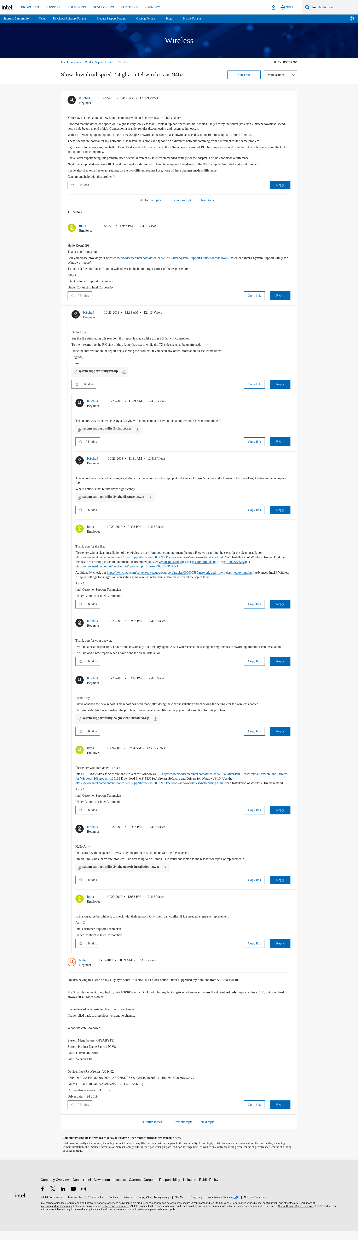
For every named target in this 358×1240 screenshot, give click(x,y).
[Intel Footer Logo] (20, 1203)
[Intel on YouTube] (73, 1198)
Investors (120, 1188)
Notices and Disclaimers (115, 1215)
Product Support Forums (103, 62)
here (181, 1147)
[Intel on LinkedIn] (63, 1198)
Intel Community (71, 62)
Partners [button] (125, 7)
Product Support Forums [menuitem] (117, 18)
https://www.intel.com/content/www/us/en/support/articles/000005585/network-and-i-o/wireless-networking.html (196, 572)
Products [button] (29, 7)
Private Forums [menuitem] (201, 18)
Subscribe (244, 74)
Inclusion (190, 1188)
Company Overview (55, 1188)
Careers (135, 1188)
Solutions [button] (75, 7)
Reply (280, 184)
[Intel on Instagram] (83, 1198)
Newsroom (103, 1188)
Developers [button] (100, 7)
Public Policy (209, 1188)
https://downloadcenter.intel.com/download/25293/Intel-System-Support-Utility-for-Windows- (182, 257)
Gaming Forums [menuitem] (153, 18)
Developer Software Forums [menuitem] (72, 18)
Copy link (254, 295)
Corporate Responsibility (162, 1188)
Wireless (129, 62)
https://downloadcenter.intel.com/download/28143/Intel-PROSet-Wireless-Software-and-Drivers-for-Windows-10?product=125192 (178, 780)
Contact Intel (82, 1188)
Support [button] (52, 7)
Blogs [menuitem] (177, 18)
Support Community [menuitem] (16, 18)
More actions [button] (277, 74)
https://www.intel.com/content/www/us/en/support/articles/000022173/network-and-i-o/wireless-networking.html (161, 557)
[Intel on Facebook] (42, 1198)
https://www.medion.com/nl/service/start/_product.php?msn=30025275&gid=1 (172, 566)
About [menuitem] (43, 18)
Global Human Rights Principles (295, 1215)
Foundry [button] (147, 7)
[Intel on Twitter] (52, 1198)
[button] (289, 99)
